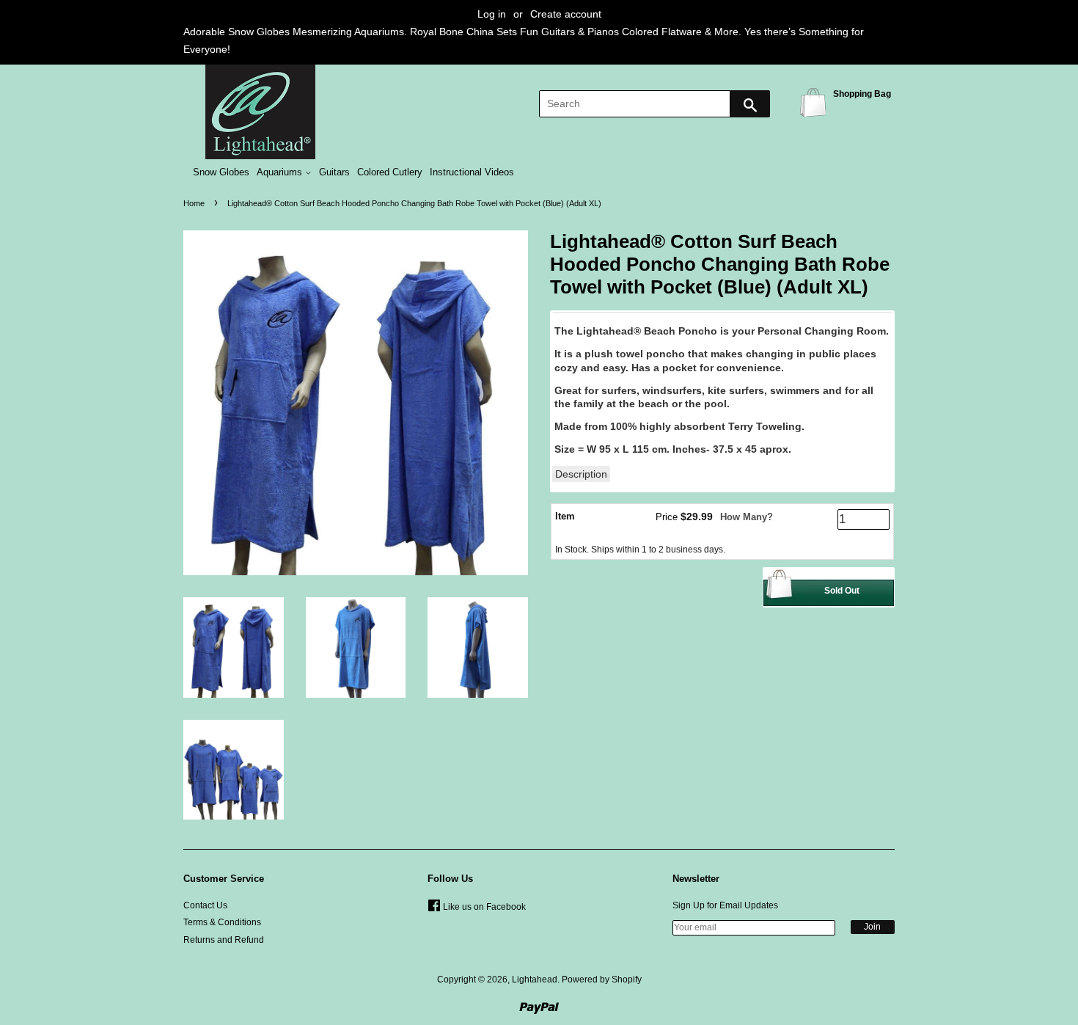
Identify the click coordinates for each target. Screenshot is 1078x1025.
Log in (491, 14)
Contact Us (205, 905)
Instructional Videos (472, 172)
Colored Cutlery (389, 172)
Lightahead (534, 979)
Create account (565, 14)
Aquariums (281, 172)
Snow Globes (221, 172)
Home (194, 203)
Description (581, 474)
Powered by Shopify (602, 979)
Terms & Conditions (222, 922)
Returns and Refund (223, 940)
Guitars (334, 172)
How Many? (746, 516)
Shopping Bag (815, 101)
